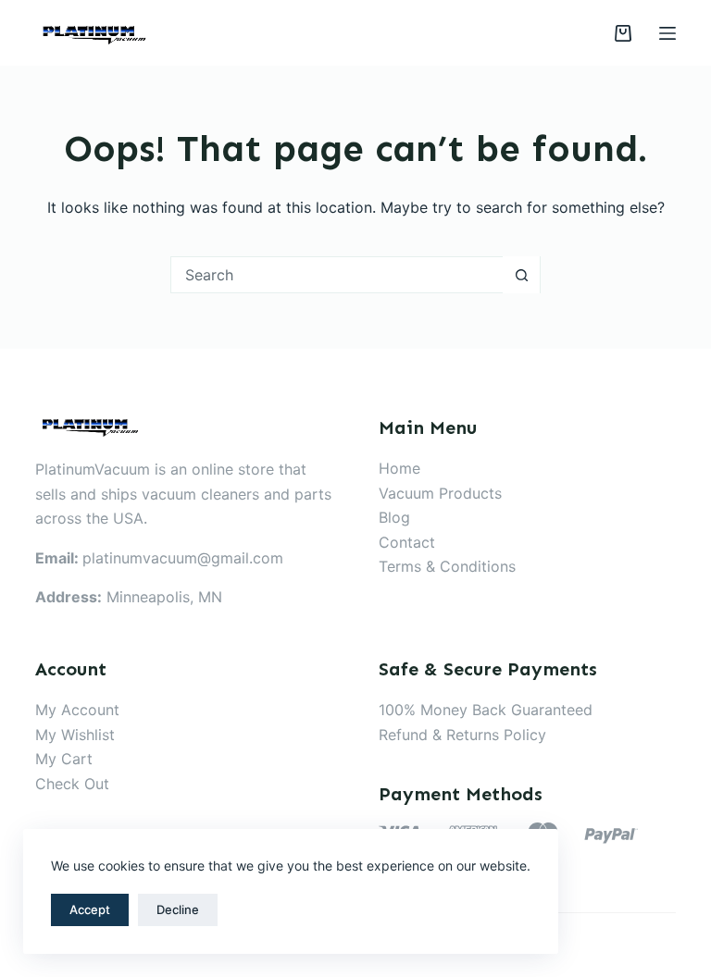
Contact (407, 542)
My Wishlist (75, 734)
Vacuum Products (440, 493)
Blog (394, 517)
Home (399, 468)
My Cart (64, 758)
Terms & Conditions (447, 566)
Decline (177, 909)
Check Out (72, 783)
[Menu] (667, 33)
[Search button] (521, 274)
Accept (89, 909)
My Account (77, 709)
